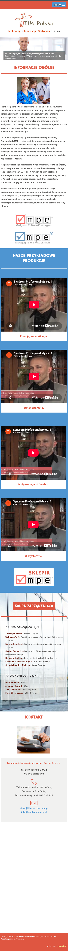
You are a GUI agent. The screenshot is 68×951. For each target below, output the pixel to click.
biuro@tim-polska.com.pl (34, 808)
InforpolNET (62, 946)
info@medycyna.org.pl (34, 812)
